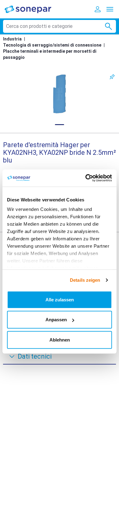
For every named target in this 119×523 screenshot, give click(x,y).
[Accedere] (97, 9)
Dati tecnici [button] (35, 356)
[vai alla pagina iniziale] (32, 9)
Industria (12, 38)
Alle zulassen (59, 299)
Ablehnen (59, 339)
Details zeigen (85, 280)
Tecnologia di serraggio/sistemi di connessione (52, 45)
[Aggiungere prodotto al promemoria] (112, 77)
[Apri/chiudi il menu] (109, 9)
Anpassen (56, 319)
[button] (59, 93)
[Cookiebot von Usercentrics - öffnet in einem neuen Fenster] (85, 178)
